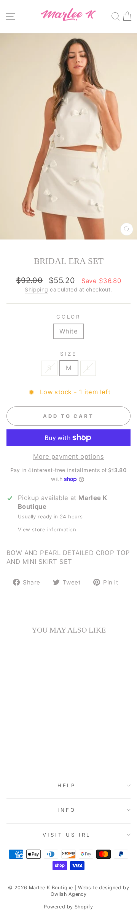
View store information (47, 529)
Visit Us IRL (67, 835)
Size (68, 354)
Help (66, 785)
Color (68, 317)
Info (66, 810)
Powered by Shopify (68, 907)
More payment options (68, 456)
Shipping (36, 289)
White (68, 331)
